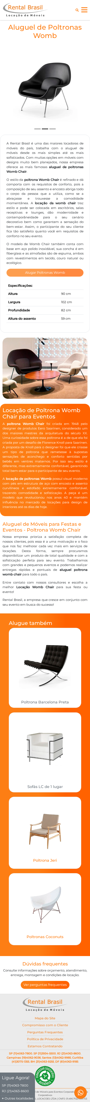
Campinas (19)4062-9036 (24, 1057)
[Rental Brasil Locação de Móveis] (25, 10)
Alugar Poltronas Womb (45, 273)
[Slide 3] (52, 129)
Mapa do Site (45, 1018)
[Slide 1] (37, 129)
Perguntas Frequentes (45, 1032)
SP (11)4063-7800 (20, 1053)
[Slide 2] (45, 129)
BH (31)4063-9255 (42, 1061)
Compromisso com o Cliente (45, 1025)
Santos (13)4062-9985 (56, 1057)
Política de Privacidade (45, 1039)
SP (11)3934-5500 (44, 1053)
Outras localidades (19, 1098)
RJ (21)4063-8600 (69, 1053)
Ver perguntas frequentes (45, 985)
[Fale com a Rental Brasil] (80, 1092)
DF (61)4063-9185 (66, 1061)
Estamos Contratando (45, 1046)
